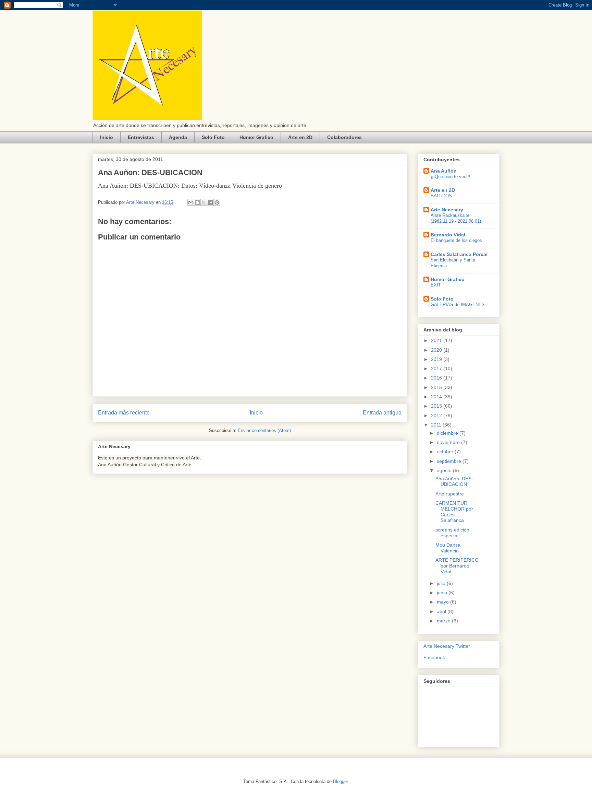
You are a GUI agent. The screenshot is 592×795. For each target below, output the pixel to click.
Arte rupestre (449, 493)
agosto (445, 470)
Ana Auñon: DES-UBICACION (454, 481)
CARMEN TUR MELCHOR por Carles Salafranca (454, 511)
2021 (437, 340)
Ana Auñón (444, 171)
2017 (437, 368)
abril (442, 611)
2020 (437, 350)
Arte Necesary (447, 209)
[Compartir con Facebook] (210, 202)
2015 (437, 387)
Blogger (340, 781)
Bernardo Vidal (448, 234)
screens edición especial (452, 532)
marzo (444, 620)
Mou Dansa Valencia (447, 547)
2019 (437, 359)
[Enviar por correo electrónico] (190, 202)
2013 (437, 406)
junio (442, 592)
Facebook (434, 657)
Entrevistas (141, 137)
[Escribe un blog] (197, 202)
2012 (437, 415)
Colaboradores (344, 137)
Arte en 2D (300, 137)
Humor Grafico (256, 137)
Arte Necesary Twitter (446, 646)
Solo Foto (213, 137)
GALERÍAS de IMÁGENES (458, 304)
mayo (443, 602)
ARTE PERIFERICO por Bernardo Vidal (457, 565)
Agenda (178, 137)
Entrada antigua (382, 413)
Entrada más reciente (124, 413)
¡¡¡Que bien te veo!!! (450, 176)
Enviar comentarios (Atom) (264, 430)
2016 (437, 378)
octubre (446, 451)
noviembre (449, 442)
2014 (437, 396)
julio (442, 583)
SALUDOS (441, 195)
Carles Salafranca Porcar (459, 254)
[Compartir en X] (203, 202)
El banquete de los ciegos (456, 240)
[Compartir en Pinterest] (216, 202)
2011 (437, 425)
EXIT (436, 285)
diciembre (448, 433)
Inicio (106, 137)
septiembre (450, 461)
